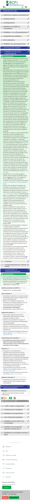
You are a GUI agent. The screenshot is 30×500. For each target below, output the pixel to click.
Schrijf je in (6, 487)
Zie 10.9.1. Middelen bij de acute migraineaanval (14, 276)
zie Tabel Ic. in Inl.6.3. (15, 374)
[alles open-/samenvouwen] (27, 401)
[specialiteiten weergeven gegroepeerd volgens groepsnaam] (5, 398)
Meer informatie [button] (12, 494)
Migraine (20, 60)
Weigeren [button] (5, 497)
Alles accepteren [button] (14, 497)
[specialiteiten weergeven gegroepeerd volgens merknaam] (2, 398)
